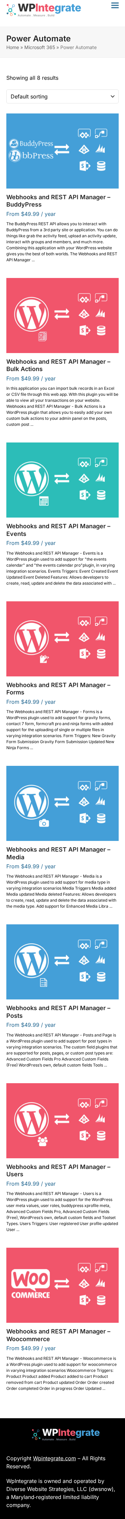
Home (12, 47)
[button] (115, 5)
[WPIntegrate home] (62, 1435)
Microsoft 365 (39, 47)
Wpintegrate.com (54, 1458)
